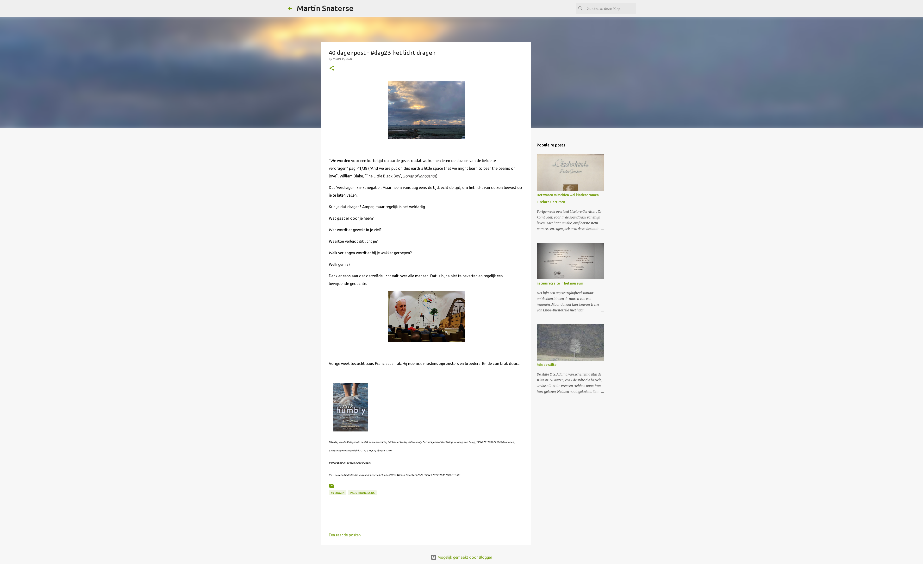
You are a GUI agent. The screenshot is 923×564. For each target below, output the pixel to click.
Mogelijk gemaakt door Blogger (464, 557)
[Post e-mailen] (332, 487)
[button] (332, 68)
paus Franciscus (362, 492)
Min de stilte (546, 365)
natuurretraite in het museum (560, 283)
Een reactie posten (345, 535)
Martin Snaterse (325, 8)
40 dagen (337, 492)
